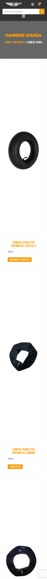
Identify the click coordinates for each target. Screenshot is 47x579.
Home (7, 42)
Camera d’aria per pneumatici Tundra (23, 451)
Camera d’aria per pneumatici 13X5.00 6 (23, 244)
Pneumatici (19, 42)
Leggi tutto (15, 466)
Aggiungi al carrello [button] (20, 259)
